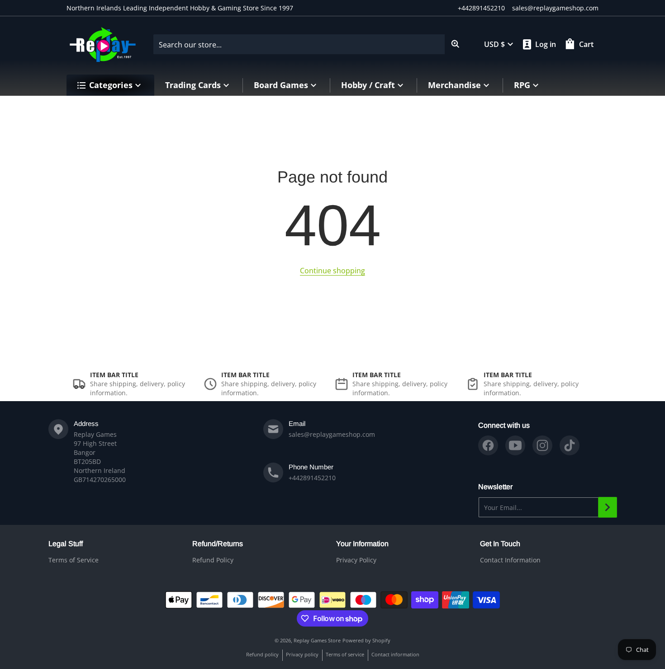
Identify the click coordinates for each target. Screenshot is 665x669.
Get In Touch (500, 543)
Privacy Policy (356, 560)
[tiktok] (570, 445)
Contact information (395, 654)
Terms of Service (73, 560)
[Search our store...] (455, 44)
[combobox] (309, 44)
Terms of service (345, 654)
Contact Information (510, 560)
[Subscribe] (607, 507)
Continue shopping (332, 271)
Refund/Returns (217, 543)
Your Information (362, 543)
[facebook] (488, 445)
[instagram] (542, 445)
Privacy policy (302, 654)
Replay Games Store (317, 640)
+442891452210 (481, 8)
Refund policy (262, 654)
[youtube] (515, 445)
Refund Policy (212, 560)
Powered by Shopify (366, 640)
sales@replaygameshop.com (555, 8)
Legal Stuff (65, 543)
